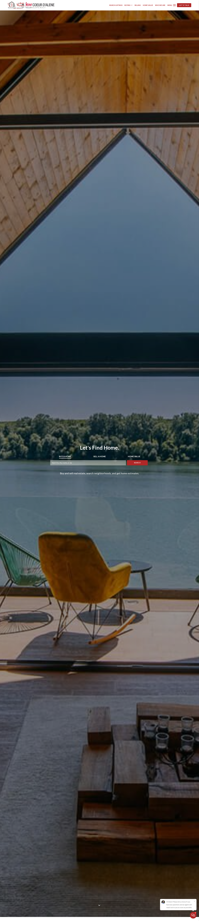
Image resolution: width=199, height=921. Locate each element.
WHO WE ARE (160, 5)
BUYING (127, 5)
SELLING (138, 5)
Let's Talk (184, 5)
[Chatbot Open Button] (193, 915)
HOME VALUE (148, 5)
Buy (65, 456)
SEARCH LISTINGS (115, 5)
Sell (99, 456)
